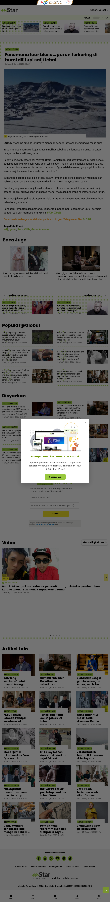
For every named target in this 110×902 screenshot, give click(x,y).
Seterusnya (55, 477)
